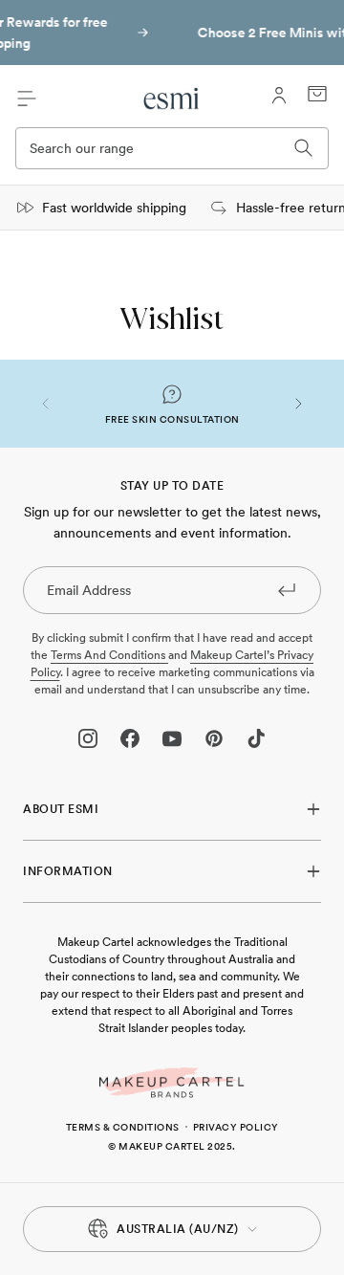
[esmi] (171, 98)
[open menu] (26, 98)
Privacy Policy (236, 1126)
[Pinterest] (214, 738)
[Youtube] (172, 738)
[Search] (303, 148)
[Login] (279, 95)
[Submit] (286, 589)
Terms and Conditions (109, 655)
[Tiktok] (256, 738)
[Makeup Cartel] (172, 1082)
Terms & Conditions (123, 1126)
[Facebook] (130, 738)
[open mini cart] (317, 93)
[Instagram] (87, 738)
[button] (46, 403)
